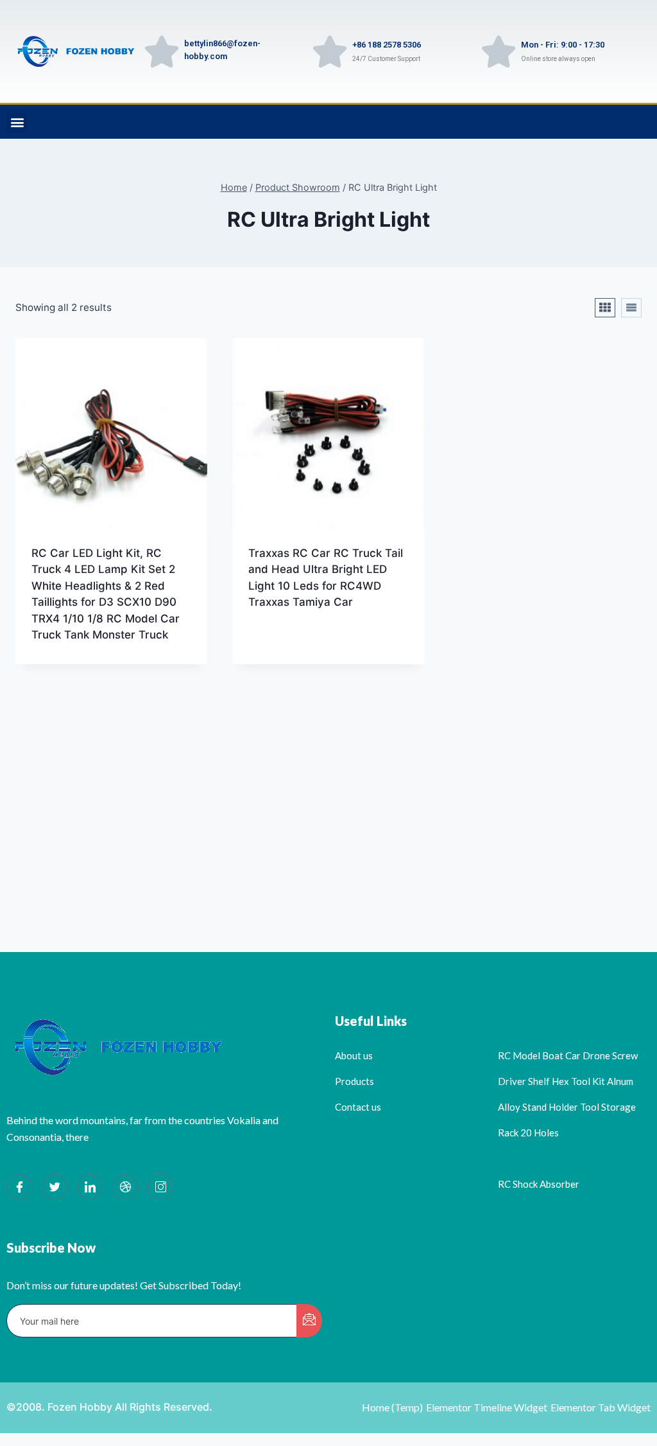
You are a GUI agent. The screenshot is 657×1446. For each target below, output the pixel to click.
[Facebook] (19, 1187)
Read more (275, 643)
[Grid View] (605, 307)
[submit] (309, 1320)
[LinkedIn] (90, 1187)
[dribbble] (125, 1187)
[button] (17, 121)
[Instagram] (160, 1187)
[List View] (631, 307)
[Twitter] (54, 1187)
